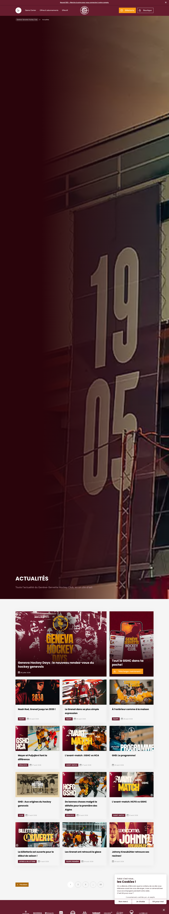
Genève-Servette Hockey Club (27, 20)
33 (101, 885)
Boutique (147, 10)
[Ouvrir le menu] (18, 10)
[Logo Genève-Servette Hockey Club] (84, 10)
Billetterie (129, 10)
